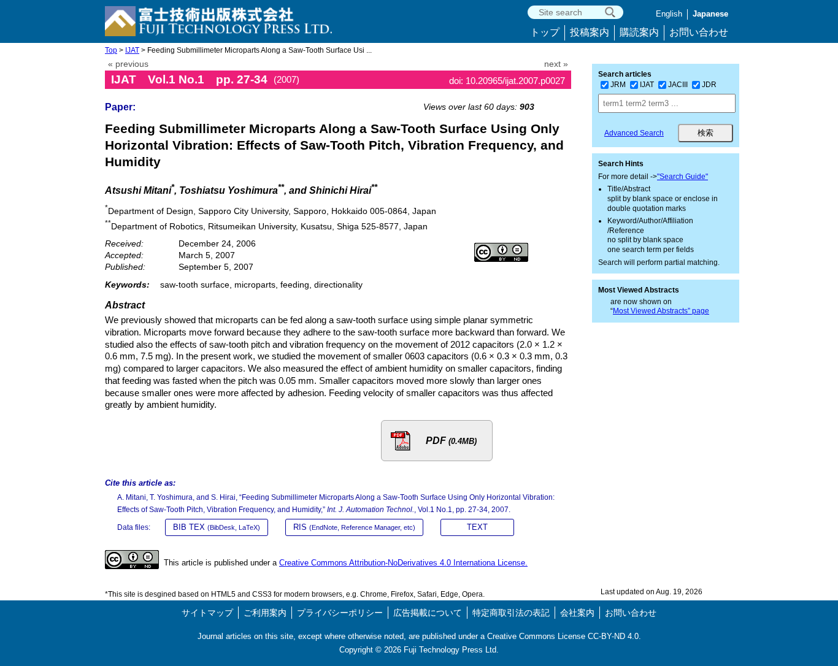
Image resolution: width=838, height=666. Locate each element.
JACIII (678, 84)
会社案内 (577, 613)
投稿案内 (589, 32)
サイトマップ (207, 613)
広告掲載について (427, 613)
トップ (544, 32)
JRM (618, 84)
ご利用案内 (265, 613)
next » (556, 64)
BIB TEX (216, 527)
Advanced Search (634, 133)
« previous (128, 64)
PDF (451, 440)
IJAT (132, 50)
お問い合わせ (698, 32)
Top (111, 50)
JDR (709, 84)
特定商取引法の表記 (511, 613)
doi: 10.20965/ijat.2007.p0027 (507, 80)
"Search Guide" (682, 176)
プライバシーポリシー (340, 613)
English (669, 13)
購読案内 (639, 32)
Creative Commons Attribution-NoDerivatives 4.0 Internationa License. (403, 562)
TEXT (477, 527)
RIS (354, 527)
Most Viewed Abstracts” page (661, 311)
